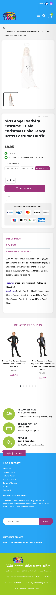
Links (41, 3)
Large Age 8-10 (12, 168)
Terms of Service (10, 483)
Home (4, 28)
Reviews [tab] (11, 245)
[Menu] (38, 16)
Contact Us (7, 490)
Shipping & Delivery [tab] (18, 252)
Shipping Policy (9, 479)
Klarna (5, 486)
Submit (45, 521)
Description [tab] (13, 239)
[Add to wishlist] (9, 197)
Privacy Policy (9, 472)
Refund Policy (9, 475)
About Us (7, 468)
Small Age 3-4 (27, 168)
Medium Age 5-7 (42, 168)
